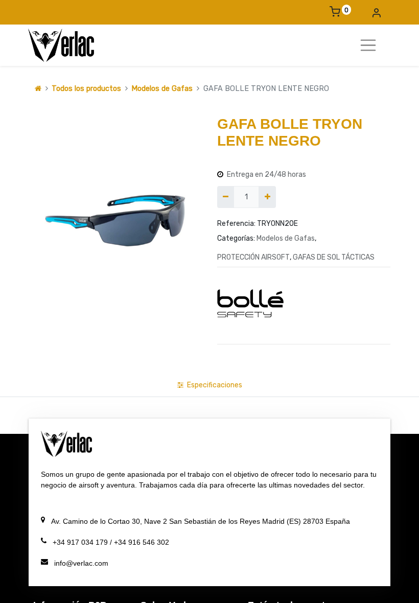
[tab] (210, 385)
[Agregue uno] (267, 197)
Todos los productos (86, 88)
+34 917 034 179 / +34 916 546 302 (119, 542)
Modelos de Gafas (162, 88)
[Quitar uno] (225, 197)
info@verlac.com (81, 563)
